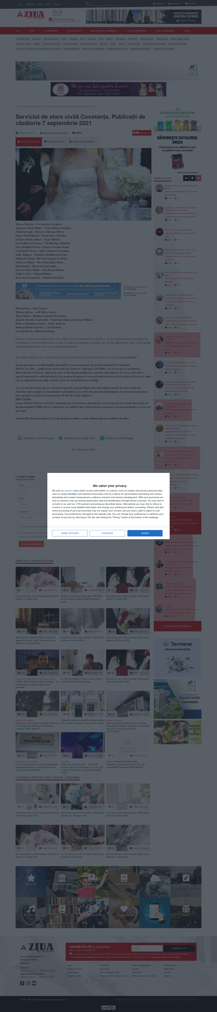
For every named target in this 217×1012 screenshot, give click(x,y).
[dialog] (108, 506)
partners (68, 490)
